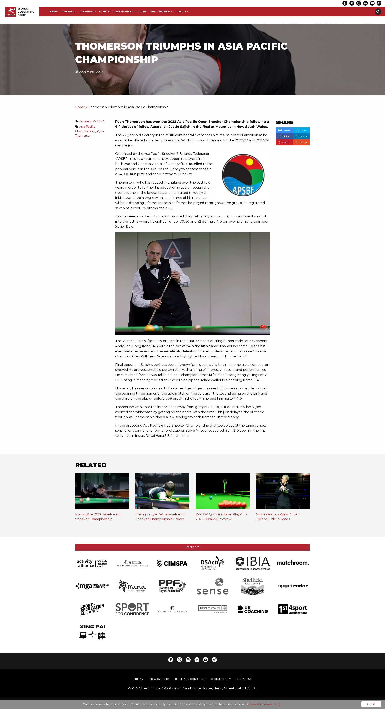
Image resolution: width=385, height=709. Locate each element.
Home (80, 107)
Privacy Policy (159, 678)
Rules (142, 11)
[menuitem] (53, 11)
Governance (122, 11)
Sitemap (139, 678)
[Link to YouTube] (372, 3)
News (54, 11)
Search (378, 12)
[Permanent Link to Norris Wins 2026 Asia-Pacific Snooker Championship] (102, 492)
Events (104, 11)
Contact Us (243, 678)
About (181, 11)
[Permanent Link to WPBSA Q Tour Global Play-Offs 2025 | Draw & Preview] (223, 492)
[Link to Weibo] (379, 3)
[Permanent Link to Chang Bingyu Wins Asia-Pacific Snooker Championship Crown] (162, 492)
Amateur (85, 121)
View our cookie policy (265, 704)
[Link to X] (352, 3)
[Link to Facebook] (345, 3)
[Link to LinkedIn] (365, 3)
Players (66, 11)
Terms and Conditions (190, 678)
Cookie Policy (221, 678)
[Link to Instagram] (359, 3)
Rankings (86, 11)
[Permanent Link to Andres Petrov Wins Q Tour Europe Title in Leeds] (283, 492)
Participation (160, 11)
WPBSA (98, 121)
